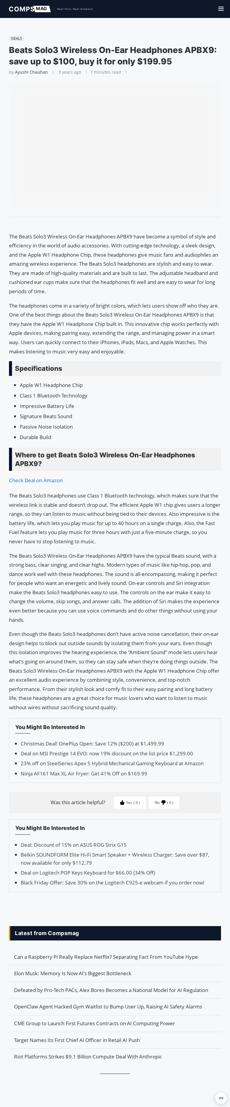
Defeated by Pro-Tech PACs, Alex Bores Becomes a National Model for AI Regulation (111, 990)
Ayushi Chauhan (31, 72)
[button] (221, 1098)
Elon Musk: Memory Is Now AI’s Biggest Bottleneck (72, 973)
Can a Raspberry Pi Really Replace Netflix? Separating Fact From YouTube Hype (106, 956)
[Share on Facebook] (112, 225)
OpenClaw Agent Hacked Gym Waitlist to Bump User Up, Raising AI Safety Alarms (108, 1006)
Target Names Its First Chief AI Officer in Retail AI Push (77, 1040)
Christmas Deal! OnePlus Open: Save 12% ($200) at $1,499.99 (92, 743)
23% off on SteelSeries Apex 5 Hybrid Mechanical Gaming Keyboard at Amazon (112, 763)
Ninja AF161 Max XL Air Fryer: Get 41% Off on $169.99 (84, 773)
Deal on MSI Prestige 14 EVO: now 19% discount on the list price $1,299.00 (107, 753)
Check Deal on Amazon (36, 480)
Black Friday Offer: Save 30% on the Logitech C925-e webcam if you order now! (113, 882)
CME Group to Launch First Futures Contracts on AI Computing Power (94, 1023)
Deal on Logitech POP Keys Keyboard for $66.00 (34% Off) (88, 872)
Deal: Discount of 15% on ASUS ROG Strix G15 (74, 844)
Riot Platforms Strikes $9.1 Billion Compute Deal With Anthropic (88, 1056)
